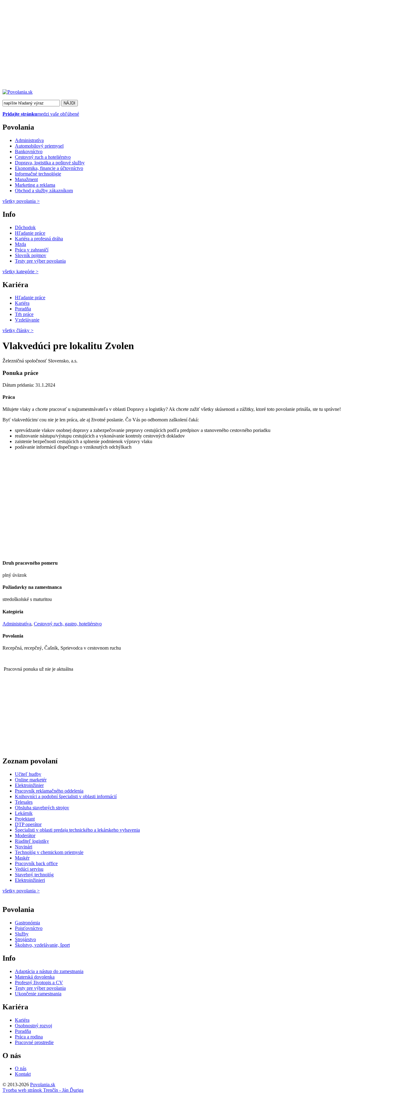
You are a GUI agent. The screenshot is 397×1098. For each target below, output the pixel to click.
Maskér (22, 857)
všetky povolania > (21, 890)
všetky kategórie (20, 271)
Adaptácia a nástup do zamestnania (49, 971)
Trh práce (24, 314)
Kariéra (22, 303)
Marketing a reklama (35, 185)
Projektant (25, 818)
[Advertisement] (188, 45)
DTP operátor (28, 824)
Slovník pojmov (30, 255)
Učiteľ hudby (28, 774)
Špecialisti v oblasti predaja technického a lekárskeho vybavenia (77, 830)
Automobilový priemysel (39, 146)
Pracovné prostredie (34, 1042)
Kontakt (23, 1074)
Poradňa (23, 308)
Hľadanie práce (30, 233)
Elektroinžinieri (30, 880)
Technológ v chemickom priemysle (49, 852)
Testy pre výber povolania (40, 261)
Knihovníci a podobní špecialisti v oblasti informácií (66, 796)
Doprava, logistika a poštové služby (50, 162)
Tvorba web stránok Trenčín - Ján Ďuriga (42, 1090)
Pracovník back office (36, 863)
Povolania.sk (42, 1084)
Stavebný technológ (34, 874)
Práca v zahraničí (31, 249)
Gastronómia (27, 922)
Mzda (20, 244)
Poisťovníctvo (28, 928)
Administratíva (29, 140)
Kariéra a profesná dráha (39, 238)
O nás (20, 1068)
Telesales (24, 802)
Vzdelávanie (27, 319)
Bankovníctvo (28, 151)
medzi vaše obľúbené (40, 114)
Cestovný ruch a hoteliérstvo (43, 157)
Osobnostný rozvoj (33, 1025)
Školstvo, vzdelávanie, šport (42, 945)
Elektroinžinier (29, 785)
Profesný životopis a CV (39, 982)
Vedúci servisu (29, 869)
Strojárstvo (25, 939)
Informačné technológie (38, 173)
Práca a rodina (29, 1036)
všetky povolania (21, 201)
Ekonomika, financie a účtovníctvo (49, 168)
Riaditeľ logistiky (32, 841)
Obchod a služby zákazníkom (44, 190)
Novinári (23, 846)
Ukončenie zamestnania (38, 993)
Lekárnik (24, 813)
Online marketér (31, 779)
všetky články (17, 330)
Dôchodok (25, 227)
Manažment (26, 179)
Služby (22, 933)
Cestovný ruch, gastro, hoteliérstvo (68, 623)
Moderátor (25, 835)
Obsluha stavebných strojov (42, 807)
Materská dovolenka (35, 977)
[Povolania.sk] (17, 92)
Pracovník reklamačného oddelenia (49, 790)
